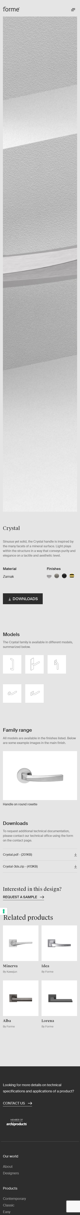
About (8, 1166)
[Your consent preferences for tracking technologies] (3, 911)
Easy (6, 1212)
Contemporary (14, 1198)
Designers (11, 1173)
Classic (8, 1205)
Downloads (25, 598)
